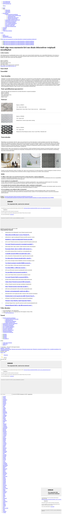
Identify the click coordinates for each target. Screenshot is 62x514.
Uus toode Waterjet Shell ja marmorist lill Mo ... (17, 277)
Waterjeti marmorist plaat (12, 18)
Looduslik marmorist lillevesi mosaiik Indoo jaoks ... (18, 253)
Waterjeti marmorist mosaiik (5, 349)
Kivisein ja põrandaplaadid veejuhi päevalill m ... (17, 291)
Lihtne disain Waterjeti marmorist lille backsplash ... (18, 281)
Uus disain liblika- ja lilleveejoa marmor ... (15, 267)
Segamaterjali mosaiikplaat (8, 332)
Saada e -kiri (2, 352)
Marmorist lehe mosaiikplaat (13, 17)
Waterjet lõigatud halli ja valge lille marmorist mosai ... (19, 305)
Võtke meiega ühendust (7, 30)
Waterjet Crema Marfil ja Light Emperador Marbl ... (18, 300)
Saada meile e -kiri (4, 66)
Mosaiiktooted (5, 13)
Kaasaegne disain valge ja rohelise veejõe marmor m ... (18, 248)
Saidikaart (2, 348)
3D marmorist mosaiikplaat (10, 22)
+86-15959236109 (6, 1)
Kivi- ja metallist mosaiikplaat (11, 23)
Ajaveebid (5, 27)
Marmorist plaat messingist (17, 349)
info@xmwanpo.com (7, 3)
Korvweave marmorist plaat (10, 26)
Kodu (4, 7)
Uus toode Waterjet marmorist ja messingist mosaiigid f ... (19, 244)
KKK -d (4, 29)
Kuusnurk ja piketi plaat (9, 25)
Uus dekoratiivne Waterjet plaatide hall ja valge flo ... (18, 258)
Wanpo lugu (7, 10)
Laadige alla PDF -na (12, 66)
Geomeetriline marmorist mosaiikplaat (12, 19)
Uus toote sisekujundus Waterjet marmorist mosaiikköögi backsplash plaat (18, 196)
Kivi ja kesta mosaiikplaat (10, 24)
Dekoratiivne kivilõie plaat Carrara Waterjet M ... (17, 234)
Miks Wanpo (7, 12)
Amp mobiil (7, 348)
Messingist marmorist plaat (27, 349)
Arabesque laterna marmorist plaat (14, 15)
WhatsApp (6, 354)
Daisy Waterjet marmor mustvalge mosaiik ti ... (17, 286)
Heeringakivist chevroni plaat (11, 20)
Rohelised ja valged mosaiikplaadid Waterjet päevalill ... (19, 239)
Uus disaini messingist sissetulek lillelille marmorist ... (18, 263)
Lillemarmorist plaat (11, 16)
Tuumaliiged (7, 11)
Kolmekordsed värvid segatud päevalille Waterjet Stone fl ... (20, 296)
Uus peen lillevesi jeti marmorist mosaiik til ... (16, 272)
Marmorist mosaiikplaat (7, 37)
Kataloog (4, 28)
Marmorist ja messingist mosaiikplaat (40, 349)
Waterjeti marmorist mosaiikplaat (11, 14)
